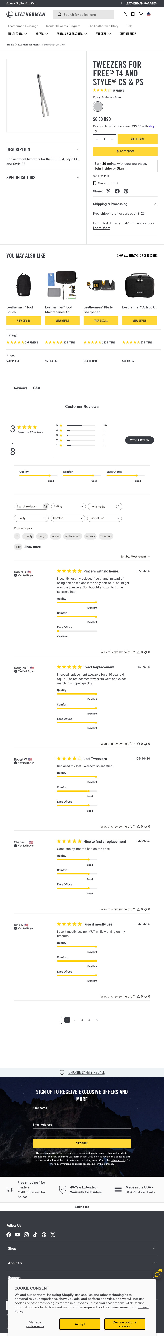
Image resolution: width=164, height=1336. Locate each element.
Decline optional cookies (125, 1324)
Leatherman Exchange (23, 26)
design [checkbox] (42, 536)
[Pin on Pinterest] (126, 191)
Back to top (82, 1207)
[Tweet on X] (108, 191)
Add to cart (137, 139)
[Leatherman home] (26, 14)
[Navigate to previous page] (82, 1016)
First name (40, 1108)
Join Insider (103, 168)
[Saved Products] (133, 14)
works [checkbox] (55, 536)
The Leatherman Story (103, 26)
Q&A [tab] (36, 388)
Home (10, 44)
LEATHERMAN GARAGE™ (142, 3)
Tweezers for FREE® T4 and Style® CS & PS (41, 44)
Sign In (122, 168)
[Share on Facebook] (117, 191)
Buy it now (125, 151)
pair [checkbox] (18, 546)
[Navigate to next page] (82, 1023)
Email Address (42, 1124)
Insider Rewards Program (63, 26)
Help (129, 26)
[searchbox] (28, 506)
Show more (32, 547)
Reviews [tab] (20, 388)
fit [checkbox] (17, 536)
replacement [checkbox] (72, 536)
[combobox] (83, 14)
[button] (141, 14)
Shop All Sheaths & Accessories (137, 256)
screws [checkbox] (90, 536)
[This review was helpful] (138, 652)
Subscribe (82, 1143)
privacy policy (118, 1160)
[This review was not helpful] (145, 652)
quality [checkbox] (28, 536)
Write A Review (139, 440)
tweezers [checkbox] (106, 536)
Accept (80, 1324)
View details (23, 320)
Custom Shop (128, 34)
